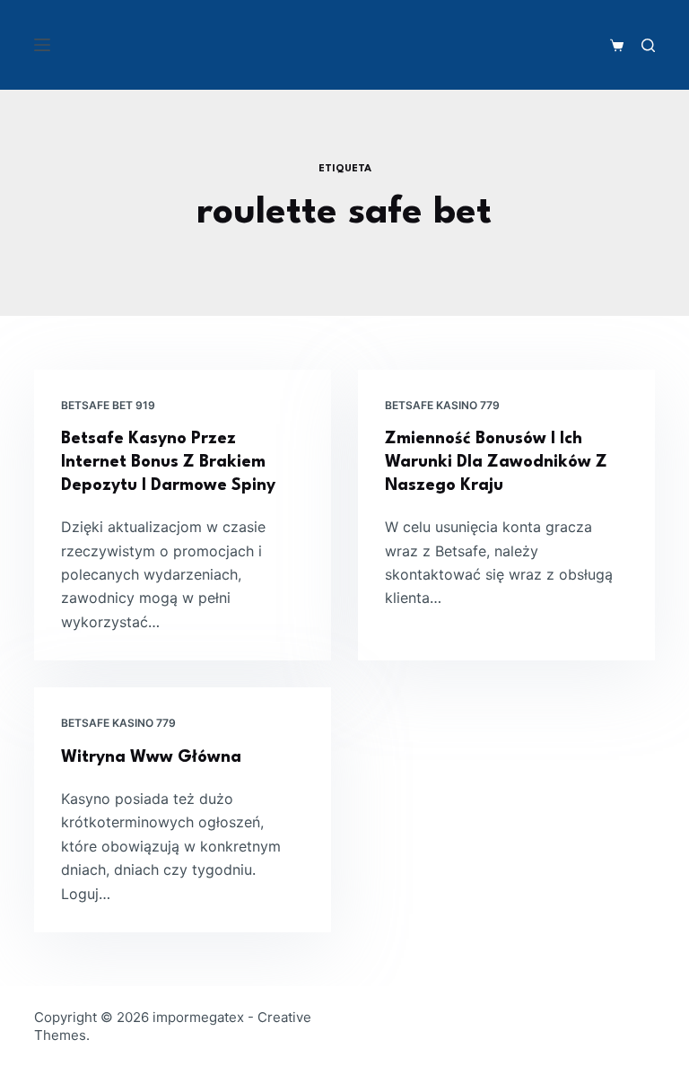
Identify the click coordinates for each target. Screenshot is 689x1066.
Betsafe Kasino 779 (442, 405)
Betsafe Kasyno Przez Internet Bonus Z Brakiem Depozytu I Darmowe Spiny (168, 462)
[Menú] (42, 45)
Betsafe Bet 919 (108, 405)
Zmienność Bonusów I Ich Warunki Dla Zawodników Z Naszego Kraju (496, 462)
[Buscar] (648, 45)
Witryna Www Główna (151, 757)
